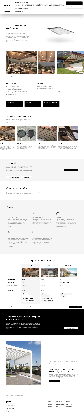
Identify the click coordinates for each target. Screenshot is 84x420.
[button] (11, 76)
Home (7, 395)
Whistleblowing (71, 417)
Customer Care (59, 401)
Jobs (57, 406)
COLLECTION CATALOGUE (14, 177)
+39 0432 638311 (9, 409)
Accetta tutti (74, 3)
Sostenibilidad (69, 406)
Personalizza (73, 6)
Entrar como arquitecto (71, 170)
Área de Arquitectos (60, 404)
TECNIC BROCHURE (27, 177)
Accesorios (50, 404)
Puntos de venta (65, 306)
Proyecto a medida (43, 91)
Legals (66, 417)
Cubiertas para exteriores (19, 395)
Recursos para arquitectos (56, 91)
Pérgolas (11, 395)
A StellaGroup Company (60, 417)
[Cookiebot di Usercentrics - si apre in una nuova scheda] (7, 11)
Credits (76, 417)
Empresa (68, 401)
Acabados (50, 406)
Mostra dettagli (18, 11)
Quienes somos (69, 404)
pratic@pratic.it (9, 411)
